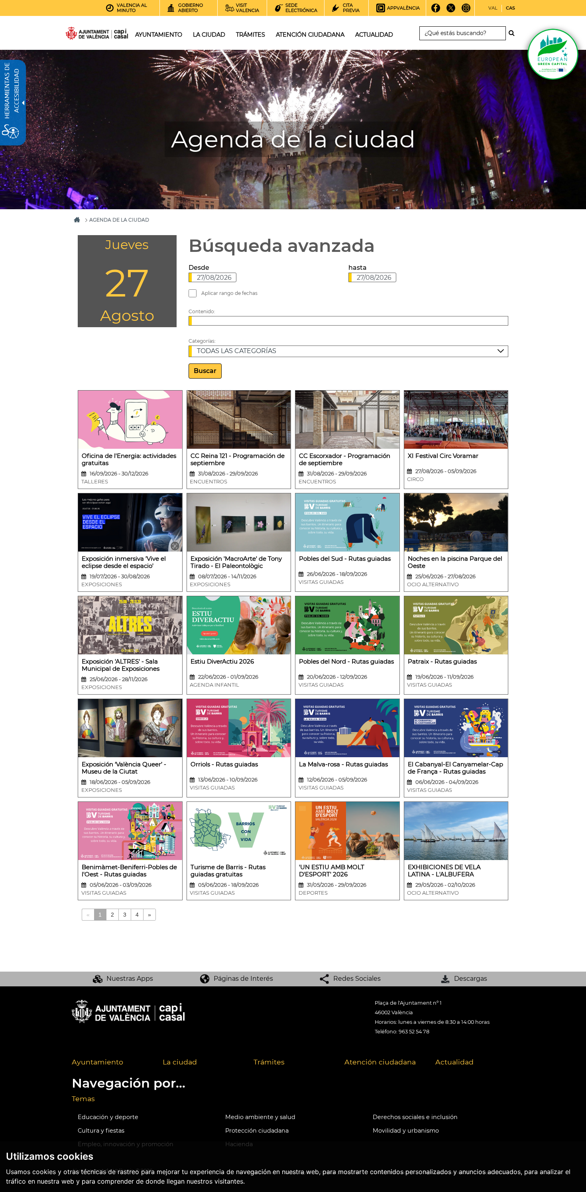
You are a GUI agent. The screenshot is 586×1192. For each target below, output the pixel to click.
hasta (357, 267)
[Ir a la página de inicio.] (82, 35)
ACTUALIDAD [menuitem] (374, 34)
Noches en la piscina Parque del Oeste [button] (455, 562)
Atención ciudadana (380, 1062)
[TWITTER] (451, 11)
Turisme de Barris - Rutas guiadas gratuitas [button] (228, 871)
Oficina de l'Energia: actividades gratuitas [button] (129, 459)
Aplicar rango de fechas (229, 293)
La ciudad (180, 1062)
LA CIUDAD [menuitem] (209, 34)
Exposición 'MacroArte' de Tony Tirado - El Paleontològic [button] (236, 562)
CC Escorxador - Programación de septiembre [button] (344, 459)
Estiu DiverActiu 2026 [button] (222, 661)
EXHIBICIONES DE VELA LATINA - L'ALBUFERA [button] (444, 871)
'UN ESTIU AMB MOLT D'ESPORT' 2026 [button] (331, 871)
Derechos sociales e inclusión (415, 1117)
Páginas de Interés (243, 978)
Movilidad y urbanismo (406, 1130)
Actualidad (454, 1062)
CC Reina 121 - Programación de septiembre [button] (238, 459)
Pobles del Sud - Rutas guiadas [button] (345, 558)
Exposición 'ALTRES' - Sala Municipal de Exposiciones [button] (120, 665)
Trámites (269, 1062)
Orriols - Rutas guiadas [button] (224, 764)
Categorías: (202, 341)
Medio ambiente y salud (260, 1117)
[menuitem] (111, 1062)
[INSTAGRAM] (466, 11)
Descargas (470, 978)
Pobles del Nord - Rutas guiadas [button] (346, 661)
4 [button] (137, 914)
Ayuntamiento (97, 1062)
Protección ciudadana (257, 1130)
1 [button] (100, 914)
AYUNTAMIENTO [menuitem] (158, 34)
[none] (130, 439)
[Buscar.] (513, 33)
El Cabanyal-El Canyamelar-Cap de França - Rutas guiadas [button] (455, 768)
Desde (199, 267)
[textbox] (212, 277)
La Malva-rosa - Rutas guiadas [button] (343, 764)
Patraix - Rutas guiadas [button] (442, 661)
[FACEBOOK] (436, 11)
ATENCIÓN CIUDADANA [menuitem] (310, 34)
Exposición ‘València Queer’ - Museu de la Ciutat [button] (124, 768)
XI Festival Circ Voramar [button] (443, 456)
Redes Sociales (357, 978)
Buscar (205, 371)
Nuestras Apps (129, 978)
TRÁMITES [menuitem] (250, 34)
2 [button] (112, 914)
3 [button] (124, 914)
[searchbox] (462, 33)
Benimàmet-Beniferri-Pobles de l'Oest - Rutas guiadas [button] (129, 871)
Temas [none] (83, 1098)
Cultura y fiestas (101, 1130)
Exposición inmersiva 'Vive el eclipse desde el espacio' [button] (124, 562)
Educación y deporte (108, 1117)
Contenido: (202, 311)
